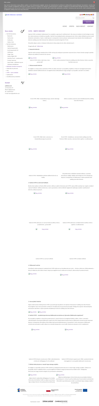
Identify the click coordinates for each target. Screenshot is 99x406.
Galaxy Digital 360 (12, 56)
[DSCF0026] (33, 58)
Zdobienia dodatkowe (12, 64)
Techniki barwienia (11, 34)
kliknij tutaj (40, 46)
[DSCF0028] (43, 160)
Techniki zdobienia (11, 44)
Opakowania (9, 74)
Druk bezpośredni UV (12, 50)
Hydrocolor (10, 38)
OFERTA (71, 26)
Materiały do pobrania (12, 68)
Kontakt (7, 83)
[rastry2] (77, 286)
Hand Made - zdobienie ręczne (15, 62)
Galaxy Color (10, 42)
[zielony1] (78, 85)
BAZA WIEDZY (80, 26)
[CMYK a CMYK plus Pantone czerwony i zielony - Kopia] (43, 121)
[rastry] (44, 285)
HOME (65, 26)
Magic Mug (10, 54)
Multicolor (10, 40)
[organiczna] (77, 343)
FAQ (7, 70)
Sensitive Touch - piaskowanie (15, 58)
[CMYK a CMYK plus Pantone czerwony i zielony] (76, 121)
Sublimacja (10, 52)
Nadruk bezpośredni (12, 48)
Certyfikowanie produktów (13, 76)
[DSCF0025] (57, 58)
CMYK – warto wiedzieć (12, 72)
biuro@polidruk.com (14, 93)
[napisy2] (42, 312)
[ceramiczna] (44, 343)
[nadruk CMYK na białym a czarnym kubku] (44, 206)
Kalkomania (10, 46)
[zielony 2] (45, 85)
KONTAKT (90, 26)
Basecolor (9, 36)
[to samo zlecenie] (33, 374)
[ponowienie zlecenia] (60, 374)
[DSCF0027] (76, 160)
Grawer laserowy (11, 60)
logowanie (88, 22)
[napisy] (33, 312)
